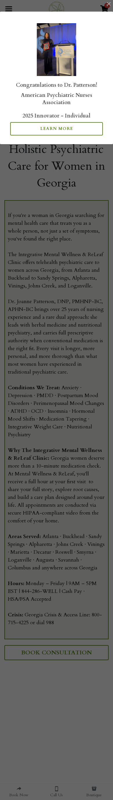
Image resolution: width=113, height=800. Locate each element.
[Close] (108, 4)
